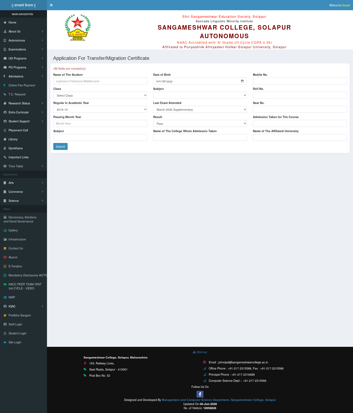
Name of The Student (68, 75)
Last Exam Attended (167, 103)
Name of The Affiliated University (276, 131)
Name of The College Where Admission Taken (185, 131)
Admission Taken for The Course (276, 117)
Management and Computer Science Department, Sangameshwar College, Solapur (219, 400)
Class (57, 89)
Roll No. (258, 89)
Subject (158, 89)
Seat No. (259, 103)
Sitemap (201, 352)
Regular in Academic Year (71, 103)
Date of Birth (162, 75)
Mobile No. (260, 75)
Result (157, 117)
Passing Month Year (67, 117)
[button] (51, 5)
